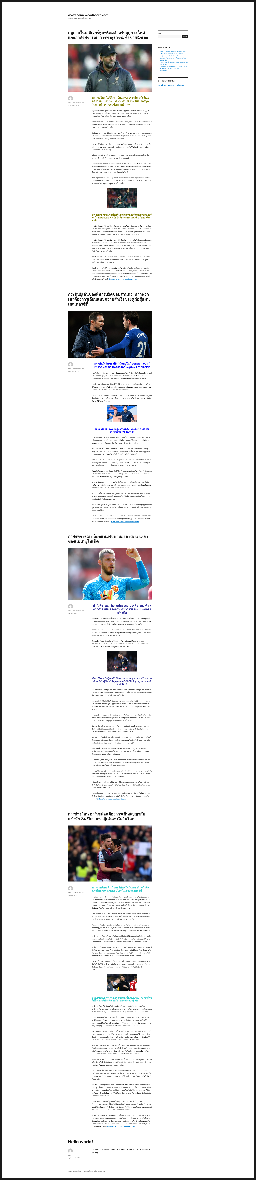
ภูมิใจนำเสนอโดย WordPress (96, 1171)
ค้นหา (159, 33)
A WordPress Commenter (166, 85)
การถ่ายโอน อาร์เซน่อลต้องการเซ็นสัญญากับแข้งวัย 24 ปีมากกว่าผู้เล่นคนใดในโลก (106, 816)
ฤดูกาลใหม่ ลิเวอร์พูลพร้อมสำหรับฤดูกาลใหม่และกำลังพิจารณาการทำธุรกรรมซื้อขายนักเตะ (108, 35)
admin (70, 1155)
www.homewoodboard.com (88, 15)
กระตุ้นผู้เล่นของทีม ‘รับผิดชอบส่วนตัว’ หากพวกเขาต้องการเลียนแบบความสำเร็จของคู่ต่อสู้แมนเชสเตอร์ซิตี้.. (109, 299)
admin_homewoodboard (76, 103)
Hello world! (80, 1141)
